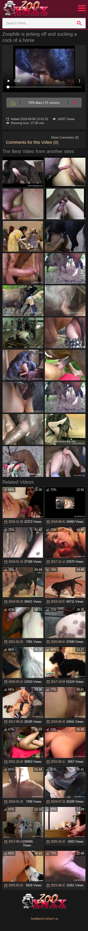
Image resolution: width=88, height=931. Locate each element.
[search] (79, 23)
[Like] (13, 103)
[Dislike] (75, 103)
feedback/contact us (44, 918)
